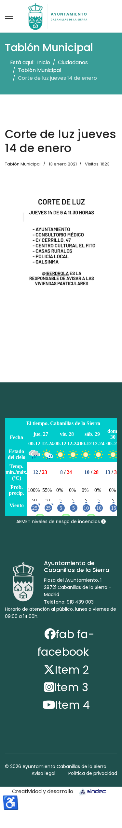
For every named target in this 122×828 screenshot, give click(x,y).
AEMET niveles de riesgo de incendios (58, 521)
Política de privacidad (92, 773)
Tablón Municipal (23, 164)
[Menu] (9, 16)
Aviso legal (43, 773)
